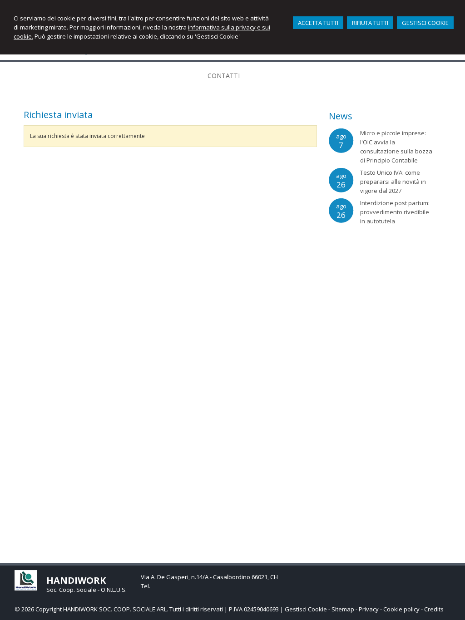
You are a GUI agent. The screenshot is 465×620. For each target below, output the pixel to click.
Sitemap (342, 609)
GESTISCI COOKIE (425, 23)
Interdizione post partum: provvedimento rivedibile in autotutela (395, 212)
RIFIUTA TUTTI (370, 23)
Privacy (369, 609)
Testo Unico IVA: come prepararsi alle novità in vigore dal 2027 (393, 181)
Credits (434, 609)
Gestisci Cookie (306, 609)
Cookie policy (401, 609)
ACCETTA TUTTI (318, 23)
